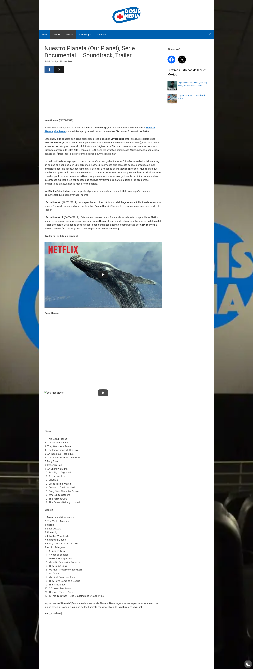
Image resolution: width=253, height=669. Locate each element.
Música (69, 34)
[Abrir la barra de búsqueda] (210, 34)
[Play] (103, 274)
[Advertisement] (103, 95)
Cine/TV (57, 34)
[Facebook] (49, 69)
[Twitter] (59, 69)
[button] (248, 664)
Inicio (44, 34)
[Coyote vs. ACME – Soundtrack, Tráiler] (172, 102)
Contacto (101, 34)
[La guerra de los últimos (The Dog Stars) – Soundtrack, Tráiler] (172, 89)
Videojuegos (85, 34)
